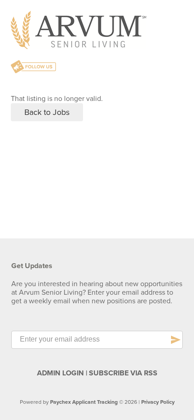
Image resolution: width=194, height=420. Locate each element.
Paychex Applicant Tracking (84, 402)
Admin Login (60, 373)
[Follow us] (33, 68)
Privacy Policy (158, 402)
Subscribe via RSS (123, 373)
